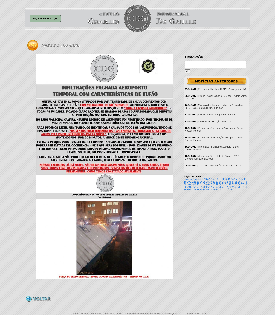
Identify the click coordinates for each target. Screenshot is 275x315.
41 (191, 184)
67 (210, 187)
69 (217, 187)
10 (220, 179)
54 (233, 184)
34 (233, 181)
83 (198, 189)
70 (220, 187)
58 (245, 184)
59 (185, 187)
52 (226, 184)
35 (236, 181)
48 (214, 184)
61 (191, 187)
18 (245, 179)
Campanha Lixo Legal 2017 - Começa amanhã (222, 89)
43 (198, 184)
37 (242, 181)
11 (223, 179)
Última (231, 189)
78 (245, 187)
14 (232, 179)
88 (214, 189)
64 (201, 187)
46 (207, 184)
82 (194, 189)
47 (210, 184)
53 (229, 184)
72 (226, 187)
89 (217, 189)
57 (242, 184)
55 (236, 184)
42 (194, 184)
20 (188, 181)
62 (194, 187)
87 (210, 189)
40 (188, 184)
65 (204, 187)
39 (185, 184)
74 (233, 187)
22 (194, 181)
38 (245, 181)
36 (239, 181)
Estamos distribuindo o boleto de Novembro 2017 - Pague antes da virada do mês (214, 106)
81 (191, 189)
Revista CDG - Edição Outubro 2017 (216, 121)
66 (207, 187)
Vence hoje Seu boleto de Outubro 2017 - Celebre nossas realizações (212, 157)
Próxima (223, 189)
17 (242, 179)
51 (223, 184)
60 (188, 187)
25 (204, 181)
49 (217, 184)
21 (191, 181)
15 (235, 179)
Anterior (197, 179)
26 (207, 181)
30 (220, 181)
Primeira (188, 179)
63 (198, 187)
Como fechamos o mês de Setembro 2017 (219, 165)
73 (229, 187)
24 (201, 181)
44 (201, 184)
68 (214, 187)
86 (207, 189)
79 (185, 189)
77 (242, 187)
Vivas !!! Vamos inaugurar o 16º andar (217, 114)
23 (198, 181)
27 (210, 181)
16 (238, 179)
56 (239, 184)
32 (226, 181)
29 (217, 181)
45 (204, 184)
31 (223, 181)
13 (229, 179)
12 (226, 179)
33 (229, 181)
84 (201, 189)
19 (185, 181)
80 (188, 189)
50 (220, 184)
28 (214, 181)
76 (239, 187)
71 (223, 187)
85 (204, 189)
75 (236, 187)
